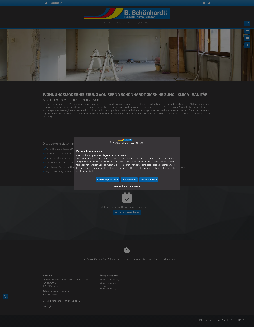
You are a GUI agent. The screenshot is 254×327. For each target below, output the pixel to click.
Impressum (135, 186)
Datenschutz (120, 186)
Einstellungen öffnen (107, 179)
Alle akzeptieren (149, 179)
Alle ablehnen (129, 179)
